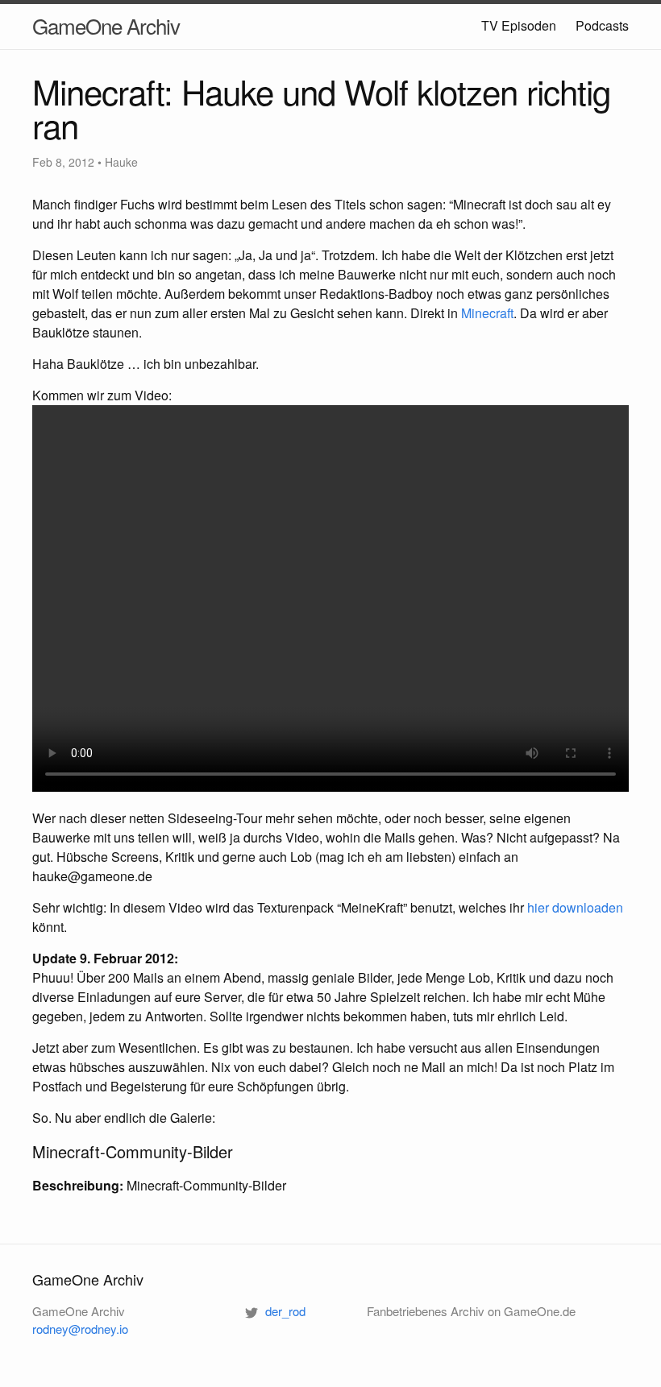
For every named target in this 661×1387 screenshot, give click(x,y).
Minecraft (487, 313)
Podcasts (602, 25)
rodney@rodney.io (80, 1328)
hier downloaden (575, 907)
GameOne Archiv (106, 25)
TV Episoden (518, 25)
